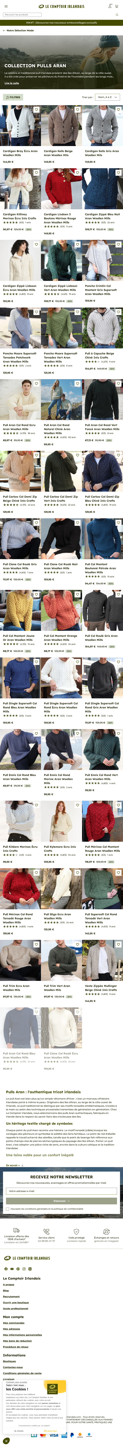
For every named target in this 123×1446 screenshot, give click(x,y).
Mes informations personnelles (22, 1335)
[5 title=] (16, 222)
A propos (8, 1284)
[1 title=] (4, 222)
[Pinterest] (18, 1269)
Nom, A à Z (105, 97)
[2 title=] (7, 222)
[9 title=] (57, 294)
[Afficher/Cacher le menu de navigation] (6, 6)
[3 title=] (10, 222)
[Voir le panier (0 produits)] (116, 6)
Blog (6, 1290)
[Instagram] (24, 1269)
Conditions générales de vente (22, 1373)
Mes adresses (11, 1329)
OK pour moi (50, 1431)
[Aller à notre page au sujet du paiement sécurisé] (62, 1435)
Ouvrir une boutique (16, 1302)
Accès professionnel (15, 1308)
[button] (6, 1441)
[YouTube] (12, 1269)
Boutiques (9, 1361)
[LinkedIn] (30, 1269)
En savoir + (13, 1165)
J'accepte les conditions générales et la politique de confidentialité (46, 1209)
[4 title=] (13, 222)
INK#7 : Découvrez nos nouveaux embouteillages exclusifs (61, 22)
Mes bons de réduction (17, 1340)
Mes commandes (13, 1323)
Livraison (8, 1379)
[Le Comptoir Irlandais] (61, 6)
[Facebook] (6, 1269)
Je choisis (18, 1431)
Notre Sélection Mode (20, 30)
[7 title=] (54, 294)
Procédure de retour (15, 1346)
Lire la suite (12, 83)
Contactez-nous (13, 1367)
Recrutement (11, 1296)
